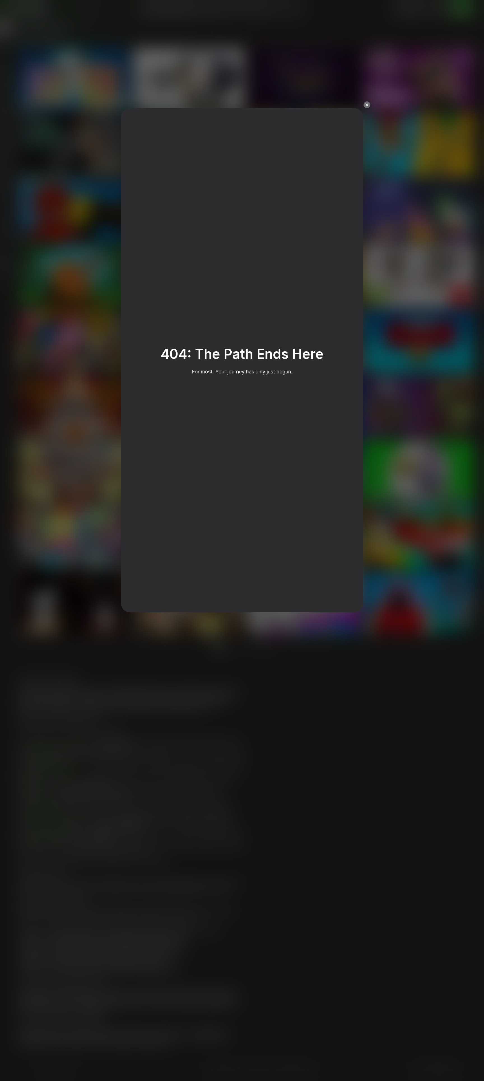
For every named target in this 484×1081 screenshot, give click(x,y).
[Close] (367, 104)
